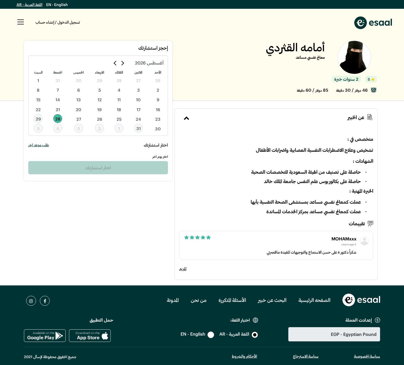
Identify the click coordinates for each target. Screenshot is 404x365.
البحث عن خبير (272, 300)
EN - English (57, 4)
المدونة (173, 300)
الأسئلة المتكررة (232, 300)
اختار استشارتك (98, 167)
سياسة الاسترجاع (306, 356)
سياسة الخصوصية (367, 356)
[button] (20, 25)
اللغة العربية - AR (29, 4)
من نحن (198, 300)
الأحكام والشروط (244, 356)
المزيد (182, 268)
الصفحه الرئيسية (314, 300)
